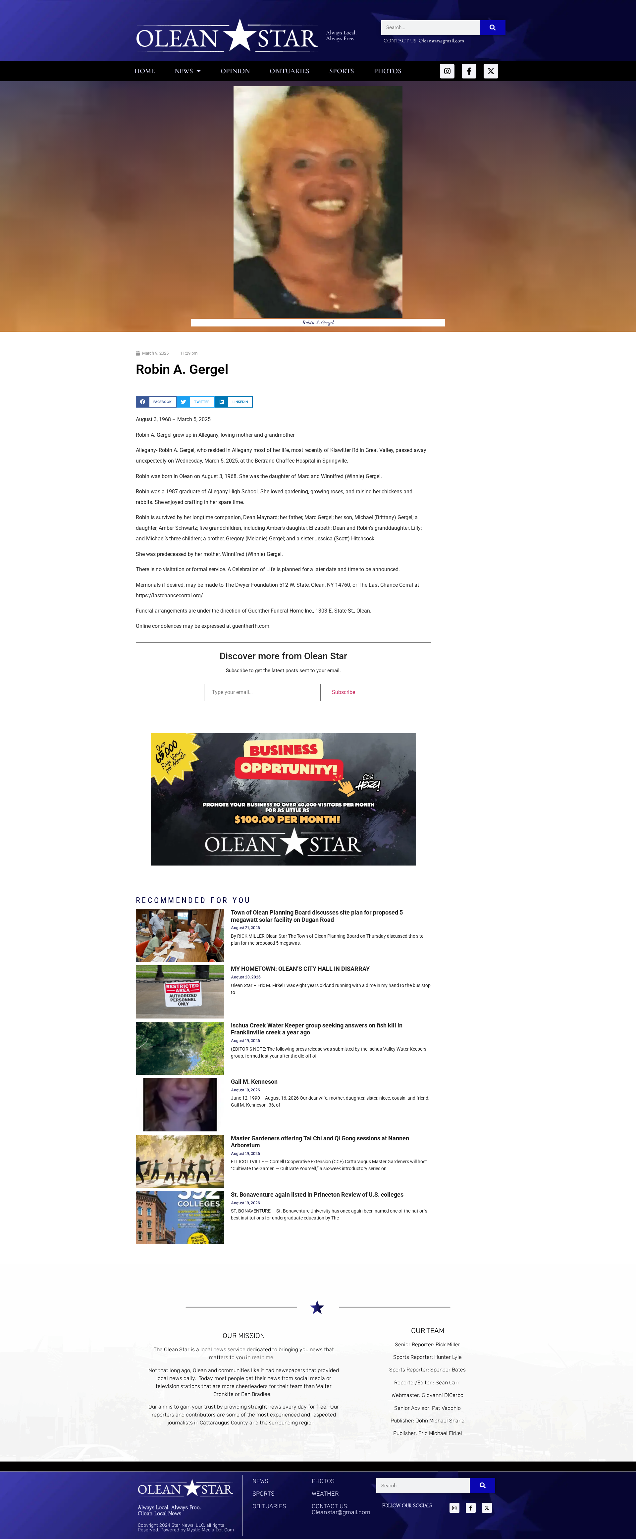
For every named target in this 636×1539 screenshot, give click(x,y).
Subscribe (343, 692)
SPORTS (263, 1493)
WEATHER (325, 1493)
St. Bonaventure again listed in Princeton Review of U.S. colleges (317, 1194)
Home (144, 71)
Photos (387, 71)
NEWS (260, 1481)
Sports (341, 71)
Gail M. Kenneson (254, 1081)
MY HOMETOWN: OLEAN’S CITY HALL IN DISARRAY (300, 968)
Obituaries (289, 71)
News (184, 71)
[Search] (492, 27)
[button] (156, 402)
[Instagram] (447, 71)
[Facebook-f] (469, 71)
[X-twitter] (491, 71)
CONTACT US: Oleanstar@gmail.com (341, 1509)
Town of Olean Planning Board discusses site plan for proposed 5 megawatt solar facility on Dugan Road (317, 916)
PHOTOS (323, 1481)
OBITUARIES (269, 1506)
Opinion (235, 71)
